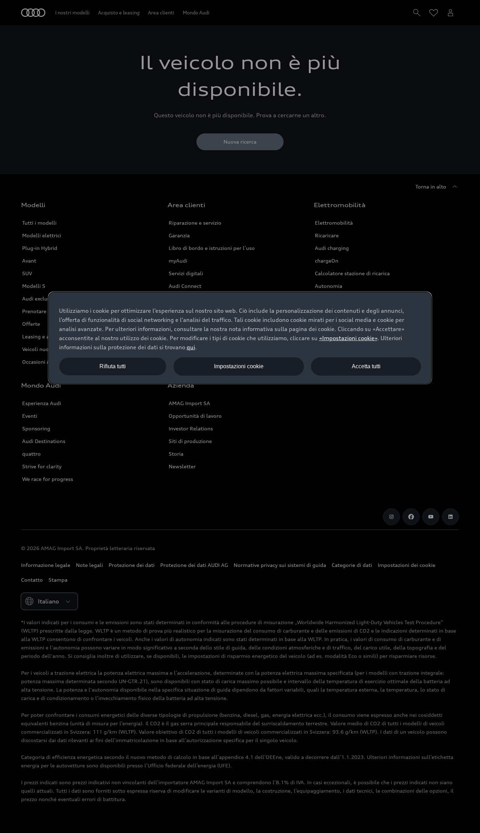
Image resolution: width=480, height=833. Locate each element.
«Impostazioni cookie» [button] (348, 338)
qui (191, 347)
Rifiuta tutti (112, 366)
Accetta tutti (366, 366)
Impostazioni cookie (239, 366)
